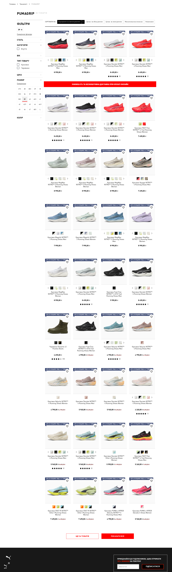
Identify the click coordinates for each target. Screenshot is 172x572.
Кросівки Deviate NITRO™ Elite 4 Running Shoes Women (114, 458)
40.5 (35, 99)
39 (25, 99)
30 (40, 89)
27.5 (19, 89)
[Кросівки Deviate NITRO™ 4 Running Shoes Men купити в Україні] (114, 43)
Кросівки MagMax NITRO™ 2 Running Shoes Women (58, 185)
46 (24, 109)
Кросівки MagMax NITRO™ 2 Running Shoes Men (58, 66)
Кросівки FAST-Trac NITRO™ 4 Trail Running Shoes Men (142, 458)
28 (24, 89)
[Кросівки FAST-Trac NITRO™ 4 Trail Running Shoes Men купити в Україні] (142, 435)
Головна (12, 4)
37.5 (35, 94)
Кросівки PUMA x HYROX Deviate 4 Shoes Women (142, 512)
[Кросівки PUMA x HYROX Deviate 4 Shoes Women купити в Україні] (142, 490)
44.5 (40, 104)
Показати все (117, 536)
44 (35, 104)
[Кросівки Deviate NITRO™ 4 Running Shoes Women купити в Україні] (58, 107)
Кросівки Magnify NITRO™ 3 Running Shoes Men (58, 238)
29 (35, 89)
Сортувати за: (50, 22)
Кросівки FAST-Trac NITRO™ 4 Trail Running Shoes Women (142, 130)
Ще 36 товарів (82, 536)
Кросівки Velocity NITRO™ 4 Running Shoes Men (114, 348)
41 (40, 99)
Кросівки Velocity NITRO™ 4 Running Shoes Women (58, 402)
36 (24, 94)
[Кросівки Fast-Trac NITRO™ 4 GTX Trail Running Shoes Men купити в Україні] (114, 271)
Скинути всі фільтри (24, 34)
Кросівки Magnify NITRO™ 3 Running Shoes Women (86, 238)
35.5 (19, 94)
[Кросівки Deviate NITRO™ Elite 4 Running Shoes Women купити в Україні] (114, 435)
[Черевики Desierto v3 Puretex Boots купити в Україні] (58, 326)
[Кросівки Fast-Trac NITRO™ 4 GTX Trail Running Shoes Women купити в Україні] (86, 326)
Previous (48, 60)
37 (30, 94)
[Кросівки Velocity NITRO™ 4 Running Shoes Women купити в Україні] (58, 381)
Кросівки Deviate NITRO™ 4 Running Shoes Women (58, 129)
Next (67, 60)
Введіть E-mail (123, 566)
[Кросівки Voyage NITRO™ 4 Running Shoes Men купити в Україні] (142, 162)
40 (30, 99)
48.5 (35, 109)
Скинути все (21, 83)
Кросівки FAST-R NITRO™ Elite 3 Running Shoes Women (58, 513)
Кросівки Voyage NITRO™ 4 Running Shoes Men (142, 184)
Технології (23, 4)
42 (19, 104)
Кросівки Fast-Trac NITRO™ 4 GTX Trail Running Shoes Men (114, 294)
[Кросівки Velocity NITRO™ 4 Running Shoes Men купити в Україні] (114, 326)
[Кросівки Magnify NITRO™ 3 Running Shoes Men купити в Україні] (58, 217)
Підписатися (153, 566)
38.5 (19, 99)
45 (19, 109)
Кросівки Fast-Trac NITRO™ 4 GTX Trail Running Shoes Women (86, 349)
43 (30, 104)
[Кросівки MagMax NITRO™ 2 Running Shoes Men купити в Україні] (58, 43)
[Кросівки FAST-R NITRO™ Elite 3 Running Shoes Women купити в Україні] (58, 490)
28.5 (30, 89)
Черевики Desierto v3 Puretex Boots (57, 348)
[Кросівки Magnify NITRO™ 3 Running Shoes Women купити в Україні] (86, 217)
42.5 (25, 104)
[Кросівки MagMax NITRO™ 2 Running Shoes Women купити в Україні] (58, 162)
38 (40, 94)
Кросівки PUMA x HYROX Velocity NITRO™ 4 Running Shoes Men (114, 513)
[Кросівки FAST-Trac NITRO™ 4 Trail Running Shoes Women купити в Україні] (142, 107)
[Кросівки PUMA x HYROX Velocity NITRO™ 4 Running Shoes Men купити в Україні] (114, 490)
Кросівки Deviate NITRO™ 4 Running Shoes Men (114, 65)
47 (30, 109)
